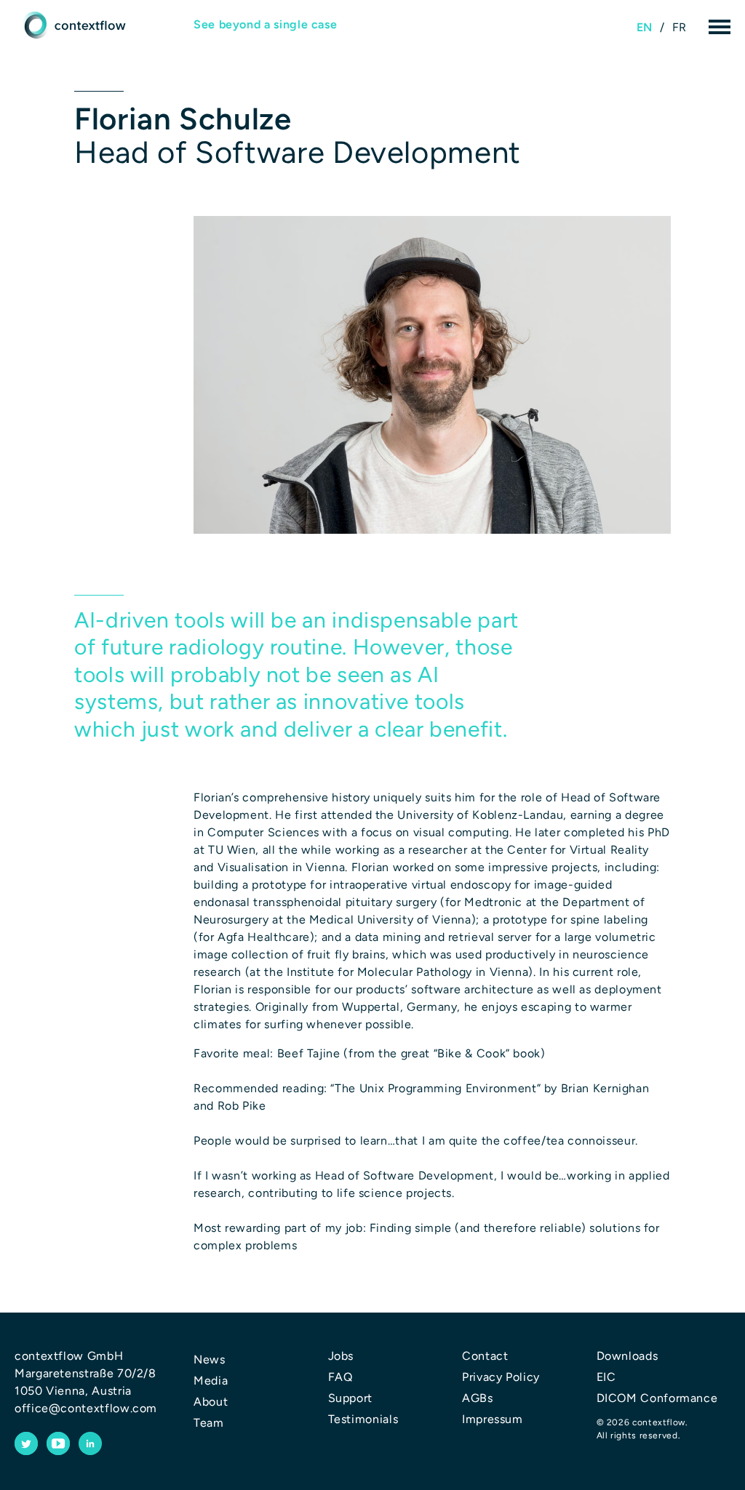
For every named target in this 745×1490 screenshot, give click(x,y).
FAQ (340, 1377)
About (211, 1402)
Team (209, 1423)
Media (211, 1380)
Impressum (492, 1419)
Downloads (627, 1356)
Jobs (341, 1356)
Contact (485, 1356)
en (645, 27)
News (210, 1359)
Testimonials (363, 1419)
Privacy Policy (501, 1377)
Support (350, 1398)
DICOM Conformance (657, 1398)
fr (679, 27)
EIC (606, 1377)
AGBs (477, 1398)
